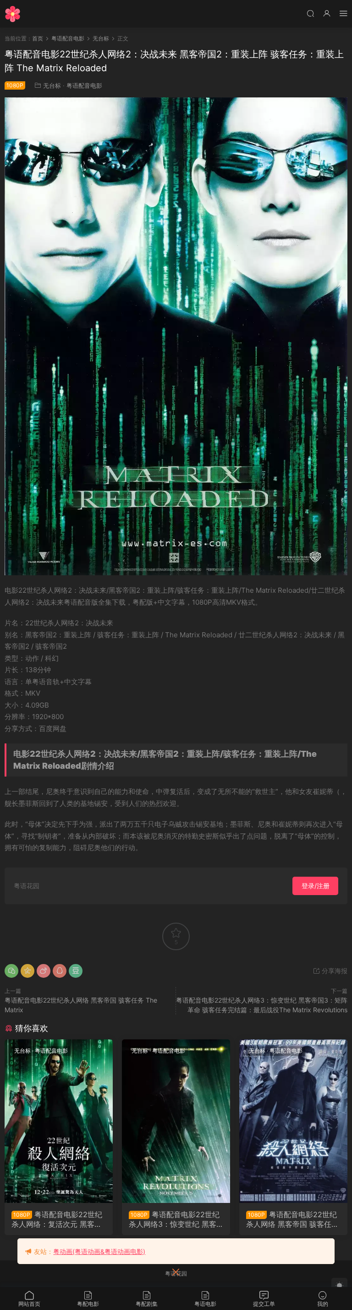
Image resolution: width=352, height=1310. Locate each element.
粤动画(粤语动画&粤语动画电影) (99, 1251)
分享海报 (333, 971)
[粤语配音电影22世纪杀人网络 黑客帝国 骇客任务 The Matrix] (293, 1121)
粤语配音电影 (84, 85)
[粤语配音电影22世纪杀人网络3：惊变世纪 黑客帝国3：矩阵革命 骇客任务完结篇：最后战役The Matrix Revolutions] (176, 1121)
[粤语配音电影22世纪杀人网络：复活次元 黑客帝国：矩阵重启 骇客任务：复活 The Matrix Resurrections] (59, 1121)
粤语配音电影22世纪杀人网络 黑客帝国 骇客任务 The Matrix (292, 1219)
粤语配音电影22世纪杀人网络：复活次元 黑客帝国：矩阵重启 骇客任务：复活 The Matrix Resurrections (57, 1219)
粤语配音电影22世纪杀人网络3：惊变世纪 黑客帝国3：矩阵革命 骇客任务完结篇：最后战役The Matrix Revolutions (174, 1219)
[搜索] (310, 13)
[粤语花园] (13, 14)
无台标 (52, 85)
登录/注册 (316, 886)
